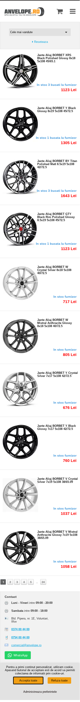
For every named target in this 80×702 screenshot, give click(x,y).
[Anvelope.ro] (24, 15)
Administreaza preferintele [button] (40, 691)
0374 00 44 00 (20, 629)
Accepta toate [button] (28, 680)
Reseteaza (40, 41)
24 (43, 582)
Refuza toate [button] (59, 680)
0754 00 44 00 (20, 637)
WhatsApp (21, 655)
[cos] (60, 11)
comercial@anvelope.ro (26, 645)
